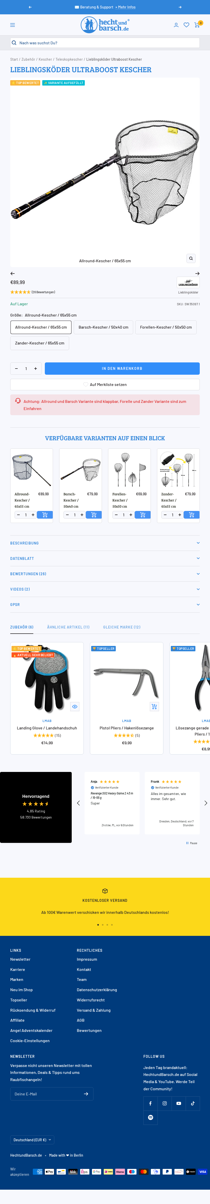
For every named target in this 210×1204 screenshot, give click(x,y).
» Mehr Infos (125, 7)
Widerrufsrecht (91, 999)
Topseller (18, 999)
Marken (16, 979)
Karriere (17, 969)
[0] (186, 25)
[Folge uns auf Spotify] (150, 1118)
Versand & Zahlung (94, 1010)
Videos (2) (20, 589)
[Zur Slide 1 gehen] (98, 925)
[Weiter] (197, 273)
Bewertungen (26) (28, 574)
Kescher (45, 59)
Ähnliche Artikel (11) (68, 627)
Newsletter (20, 959)
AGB (81, 1020)
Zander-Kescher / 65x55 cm (39, 342)
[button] (78, 803)
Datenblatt (22, 558)
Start (14, 59)
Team (82, 979)
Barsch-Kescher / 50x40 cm (103, 326)
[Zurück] (12, 273)
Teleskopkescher (69, 59)
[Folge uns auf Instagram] (165, 1103)
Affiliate (17, 1020)
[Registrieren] (86, 1094)
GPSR (15, 604)
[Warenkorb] (197, 25)
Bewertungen (89, 1030)
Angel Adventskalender (31, 1030)
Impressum (87, 959)
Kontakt (84, 969)
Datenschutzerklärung (97, 989)
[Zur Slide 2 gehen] (102, 925)
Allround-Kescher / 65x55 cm (41, 326)
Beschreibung (24, 543)
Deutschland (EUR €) (30, 1140)
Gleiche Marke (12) (121, 627)
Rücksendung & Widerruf (33, 1010)
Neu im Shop (21, 989)
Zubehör (28, 59)
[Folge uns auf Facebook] (150, 1103)
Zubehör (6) (21, 627)
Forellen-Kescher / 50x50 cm (166, 326)
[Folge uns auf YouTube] (179, 1103)
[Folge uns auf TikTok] (193, 1103)
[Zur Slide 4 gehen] (112, 925)
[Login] (176, 25)
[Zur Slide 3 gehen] (107, 925)
